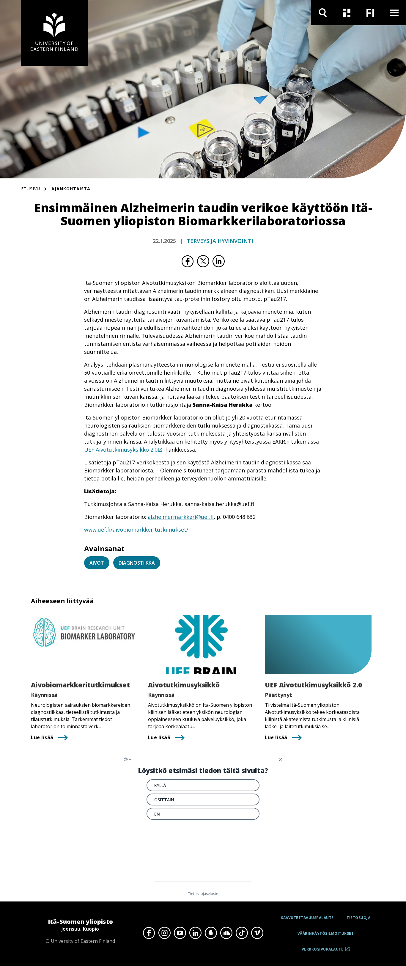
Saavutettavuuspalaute (307, 917)
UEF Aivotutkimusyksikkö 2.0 (121, 449)
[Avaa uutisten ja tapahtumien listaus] (346, 12)
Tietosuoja (358, 917)
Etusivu (30, 188)
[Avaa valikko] (394, 12)
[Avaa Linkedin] (195, 932)
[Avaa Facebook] (148, 932)
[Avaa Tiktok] (241, 932)
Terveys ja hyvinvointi (220, 240)
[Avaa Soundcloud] (226, 932)
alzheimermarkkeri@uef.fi (181, 516)
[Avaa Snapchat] (210, 932)
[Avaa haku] (323, 12)
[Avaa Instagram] (164, 932)
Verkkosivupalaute (323, 951)
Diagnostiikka (137, 563)
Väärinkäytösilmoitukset (326, 933)
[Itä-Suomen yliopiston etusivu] (54, 33)
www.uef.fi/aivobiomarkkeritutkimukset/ (136, 529)
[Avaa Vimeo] (257, 932)
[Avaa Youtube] (179, 932)
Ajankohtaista (70, 188)
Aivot (96, 563)
